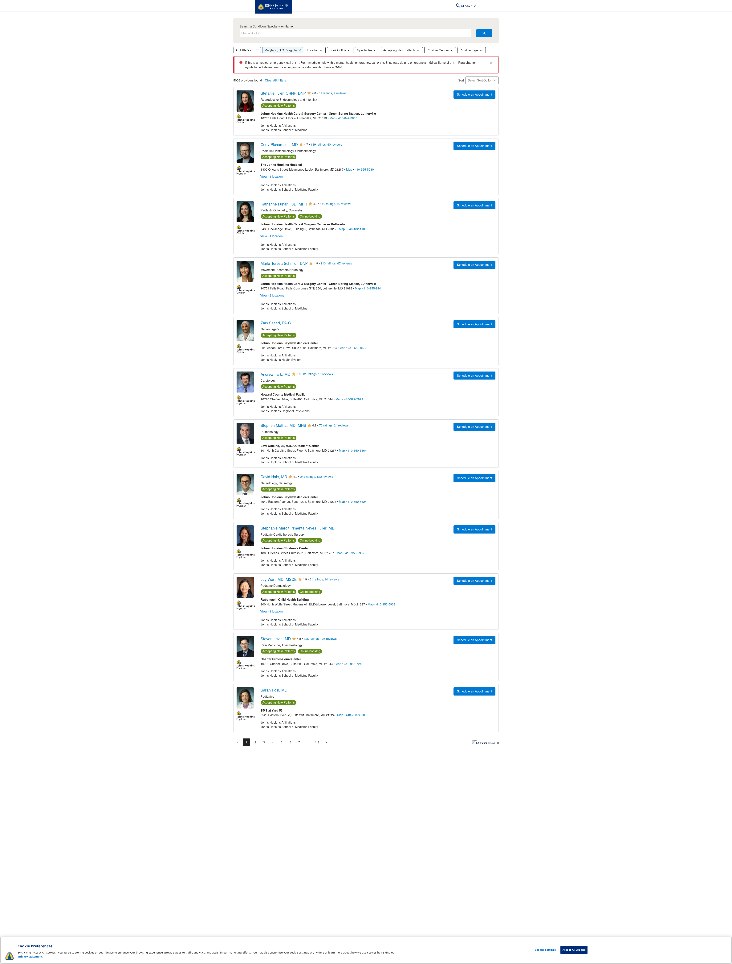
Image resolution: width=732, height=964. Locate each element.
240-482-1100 (357, 229)
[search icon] (484, 33)
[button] (282, 50)
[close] (491, 63)
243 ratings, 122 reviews (316, 477)
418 (317, 742)
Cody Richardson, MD (279, 144)
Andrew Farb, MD (275, 374)
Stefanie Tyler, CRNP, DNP (283, 93)
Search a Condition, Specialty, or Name (266, 26)
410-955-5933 (385, 604)
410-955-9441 (373, 288)
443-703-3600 (355, 715)
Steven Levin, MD (276, 638)
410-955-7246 (353, 664)
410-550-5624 (357, 502)
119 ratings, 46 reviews (335, 204)
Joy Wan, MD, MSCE (279, 579)
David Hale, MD (274, 476)
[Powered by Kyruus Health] (485, 743)
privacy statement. (30, 956)
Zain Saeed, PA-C (276, 323)
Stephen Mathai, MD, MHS (283, 425)
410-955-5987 (354, 553)
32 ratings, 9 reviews (333, 93)
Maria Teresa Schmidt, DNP (284, 263)
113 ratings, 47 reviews (336, 263)
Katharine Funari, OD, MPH (284, 204)
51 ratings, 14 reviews (324, 579)
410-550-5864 (357, 450)
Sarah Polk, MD (274, 690)
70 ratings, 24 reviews (334, 425)
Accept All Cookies (574, 949)
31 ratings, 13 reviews (318, 374)
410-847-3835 (347, 118)
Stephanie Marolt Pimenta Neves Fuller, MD (298, 528)
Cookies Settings (545, 949)
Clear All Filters (275, 80)
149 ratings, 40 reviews (326, 144)
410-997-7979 (353, 399)
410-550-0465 (357, 348)
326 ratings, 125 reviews (320, 639)
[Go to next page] (326, 742)
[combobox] (355, 33)
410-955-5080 (364, 169)
